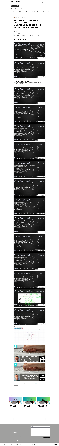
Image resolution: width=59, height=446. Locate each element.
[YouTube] (10, 440)
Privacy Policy (34, 444)
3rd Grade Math (15, 11)
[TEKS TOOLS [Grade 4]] (29, 400)
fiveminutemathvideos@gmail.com (17, 436)
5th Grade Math (27, 11)
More (44, 11)
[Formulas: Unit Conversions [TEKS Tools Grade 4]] (43, 400)
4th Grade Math (21, 11)
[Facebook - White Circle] (12, 440)
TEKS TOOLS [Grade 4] (28, 406)
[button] (48, 11)
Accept (55, 444)
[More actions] (44, 17)
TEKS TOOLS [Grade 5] (14, 406)
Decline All (50, 444)
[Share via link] (20, 388)
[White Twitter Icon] (13, 440)
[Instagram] (17, 440)
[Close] (57, 444)
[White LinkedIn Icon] (15, 440)
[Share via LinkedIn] (18, 388)
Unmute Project (39, 11)
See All (49, 395)
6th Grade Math (33, 11)
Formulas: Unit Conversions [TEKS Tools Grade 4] (43, 406)
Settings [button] (47, 444)
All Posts (10, 11)
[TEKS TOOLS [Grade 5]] (15, 400)
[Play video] (29, 50)
